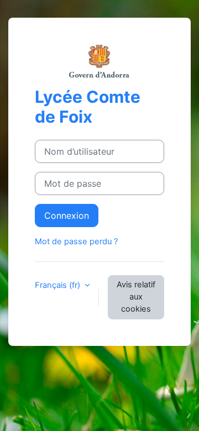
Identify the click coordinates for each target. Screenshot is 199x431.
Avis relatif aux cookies (136, 297)
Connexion (66, 215)
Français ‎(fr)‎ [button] (58, 285)
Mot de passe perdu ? (76, 241)
